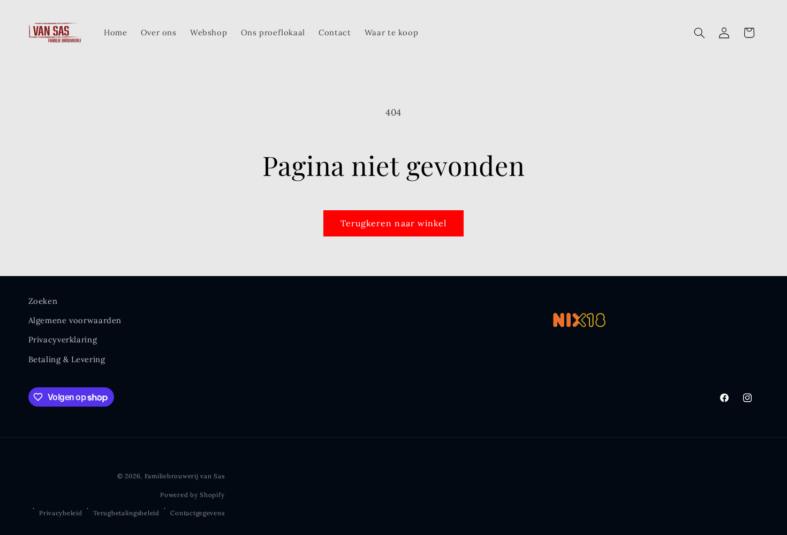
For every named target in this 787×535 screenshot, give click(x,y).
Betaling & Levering (66, 359)
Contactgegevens (197, 513)
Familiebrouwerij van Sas (185, 476)
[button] (699, 32)
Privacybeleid (60, 513)
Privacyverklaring (62, 339)
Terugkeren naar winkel (393, 223)
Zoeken (43, 301)
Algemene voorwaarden (75, 320)
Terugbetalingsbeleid (126, 513)
